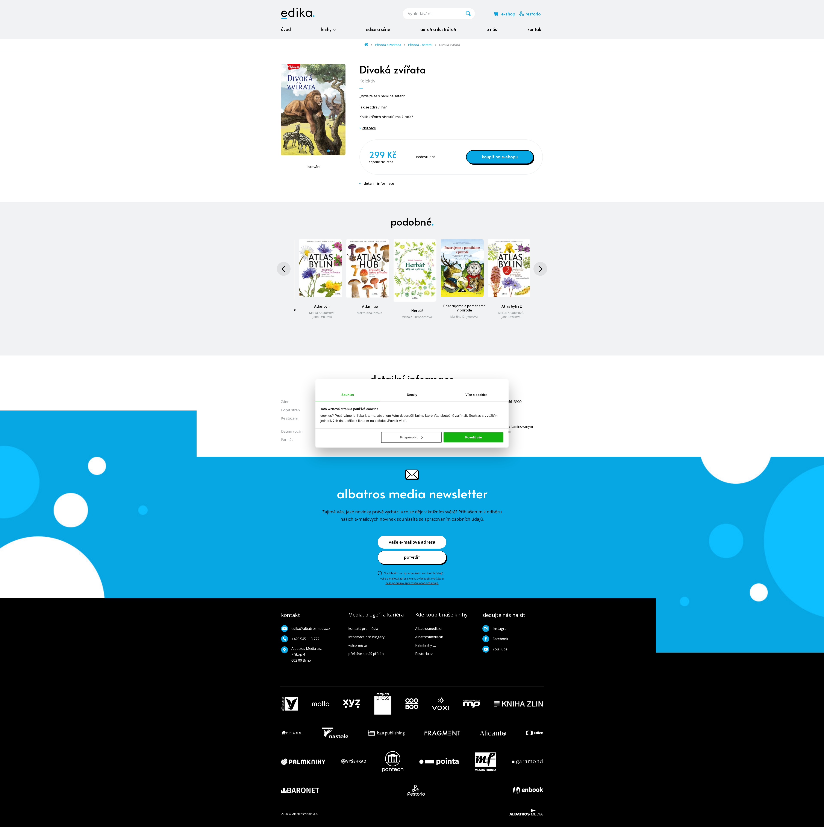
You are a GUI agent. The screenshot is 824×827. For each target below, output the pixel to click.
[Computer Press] (383, 704)
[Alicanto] (493, 733)
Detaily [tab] (412, 395)
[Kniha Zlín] (519, 704)
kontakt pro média (363, 628)
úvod (286, 29)
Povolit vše (473, 437)
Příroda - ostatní (420, 45)
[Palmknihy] (303, 761)
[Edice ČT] (534, 733)
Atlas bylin (323, 306)
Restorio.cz (424, 653)
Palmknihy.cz (425, 645)
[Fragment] (442, 733)
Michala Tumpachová (416, 317)
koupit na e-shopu (500, 157)
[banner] (298, 13)
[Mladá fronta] (485, 761)
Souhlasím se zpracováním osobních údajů (414, 573)
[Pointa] (439, 761)
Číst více (369, 128)
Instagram (501, 628)
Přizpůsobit (409, 437)
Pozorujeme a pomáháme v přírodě (464, 308)
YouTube (500, 649)
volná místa (357, 645)
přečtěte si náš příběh (366, 653)
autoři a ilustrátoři (438, 29)
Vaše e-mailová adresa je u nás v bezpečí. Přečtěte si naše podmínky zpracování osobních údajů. (412, 581)
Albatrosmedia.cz (428, 628)
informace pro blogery (366, 637)
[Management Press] (472, 704)
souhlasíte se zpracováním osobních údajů (440, 519)
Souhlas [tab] (347, 395)
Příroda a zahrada (388, 45)
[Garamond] (527, 761)
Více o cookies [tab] (476, 395)
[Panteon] (393, 761)
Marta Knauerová (322, 312)
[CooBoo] (412, 704)
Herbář (417, 310)
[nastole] (335, 733)
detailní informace (379, 183)
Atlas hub (370, 306)
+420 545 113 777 (305, 638)
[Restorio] (416, 790)
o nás (491, 29)
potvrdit (412, 557)
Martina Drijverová (464, 316)
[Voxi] (441, 704)
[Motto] (321, 704)
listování (313, 166)
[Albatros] (290, 704)
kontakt (535, 29)
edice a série (378, 29)
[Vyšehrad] (354, 761)
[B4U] (386, 733)
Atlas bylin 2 (511, 306)
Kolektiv (367, 81)
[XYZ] (352, 704)
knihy (327, 29)
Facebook (500, 638)
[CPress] (292, 733)
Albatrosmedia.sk (429, 637)
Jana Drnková (322, 316)
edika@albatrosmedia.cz (310, 628)
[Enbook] (528, 790)
